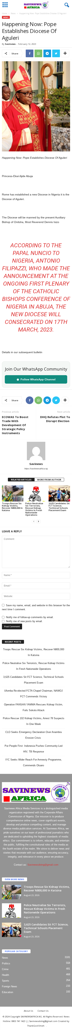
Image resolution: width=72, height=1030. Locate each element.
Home (4, 13)
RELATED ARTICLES (21, 479)
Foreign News (9, 986)
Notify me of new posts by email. (24, 621)
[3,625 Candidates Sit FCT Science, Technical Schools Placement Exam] (59, 493)
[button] (66, 5)
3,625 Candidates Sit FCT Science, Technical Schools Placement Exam (59, 507)
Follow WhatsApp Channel (36, 379)
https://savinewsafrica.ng (36, 468)
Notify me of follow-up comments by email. (30, 617)
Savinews (10, 43)
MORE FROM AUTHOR (49, 479)
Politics (6, 963)
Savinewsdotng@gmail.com (42, 864)
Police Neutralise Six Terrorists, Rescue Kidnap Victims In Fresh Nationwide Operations (34, 509)
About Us (28, 1010)
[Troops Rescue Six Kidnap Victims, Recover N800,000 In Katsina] (12, 493)
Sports (5, 980)
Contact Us (42, 1010)
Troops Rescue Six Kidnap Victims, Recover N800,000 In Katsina (12, 507)
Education (7, 992)
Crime (5, 969)
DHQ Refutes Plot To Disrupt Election (55, 419)
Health (5, 975)
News (13, 13)
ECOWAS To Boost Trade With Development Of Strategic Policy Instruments (15, 425)
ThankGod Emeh (35, 1025)
